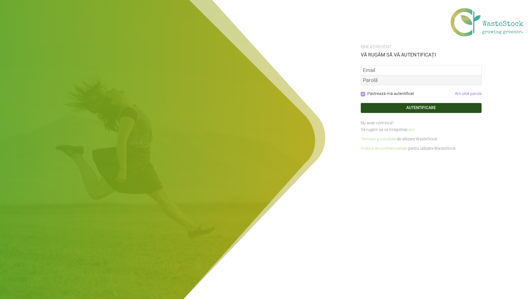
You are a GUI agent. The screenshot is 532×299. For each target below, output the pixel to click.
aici (411, 129)
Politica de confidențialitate (384, 148)
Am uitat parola (468, 93)
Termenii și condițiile (378, 139)
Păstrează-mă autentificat (390, 93)
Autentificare (421, 107)
